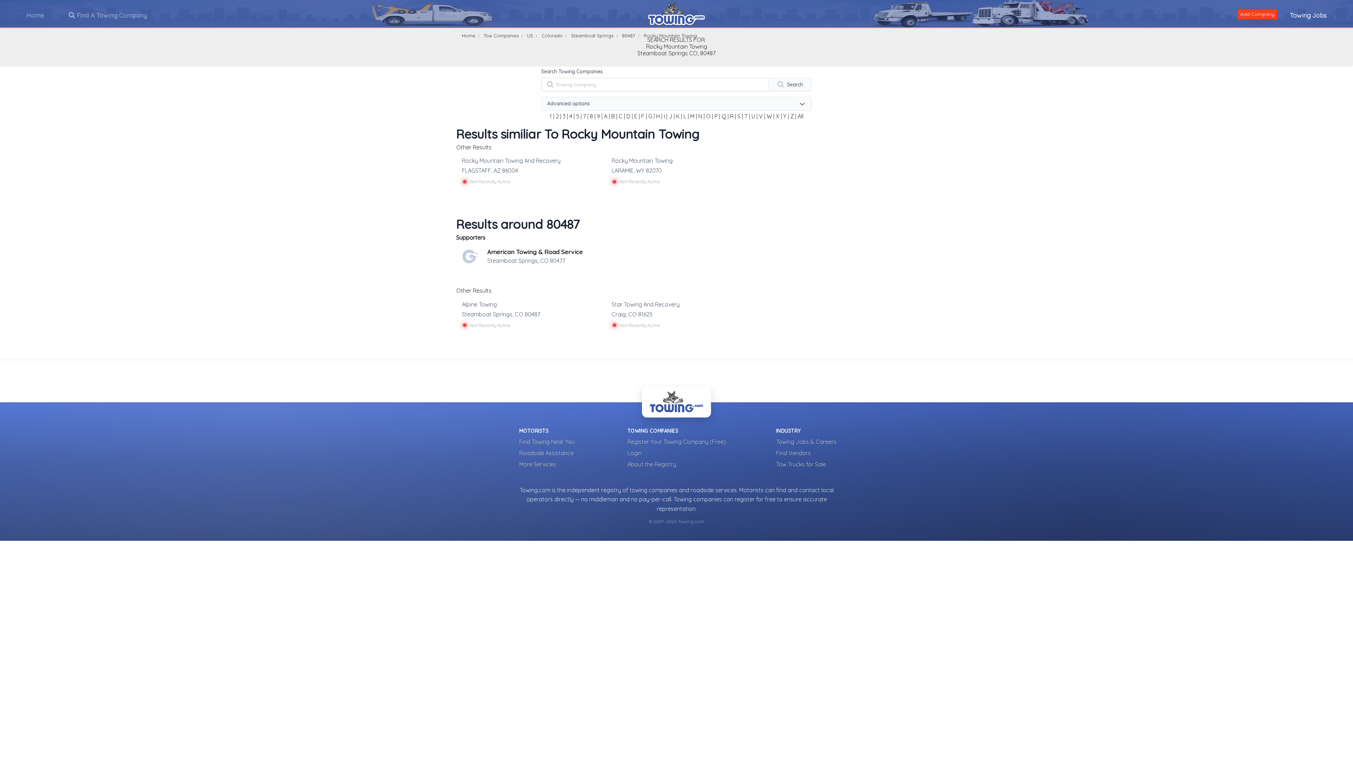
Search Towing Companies (572, 71)
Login (635, 453)
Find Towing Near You (547, 441)
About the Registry (652, 464)
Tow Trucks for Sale (801, 464)
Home (35, 15)
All (800, 116)
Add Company (1257, 14)
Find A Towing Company (111, 15)
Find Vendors (793, 453)
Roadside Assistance (546, 453)
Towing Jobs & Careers (806, 441)
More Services (537, 464)
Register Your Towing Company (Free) (677, 441)
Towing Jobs (1308, 15)
